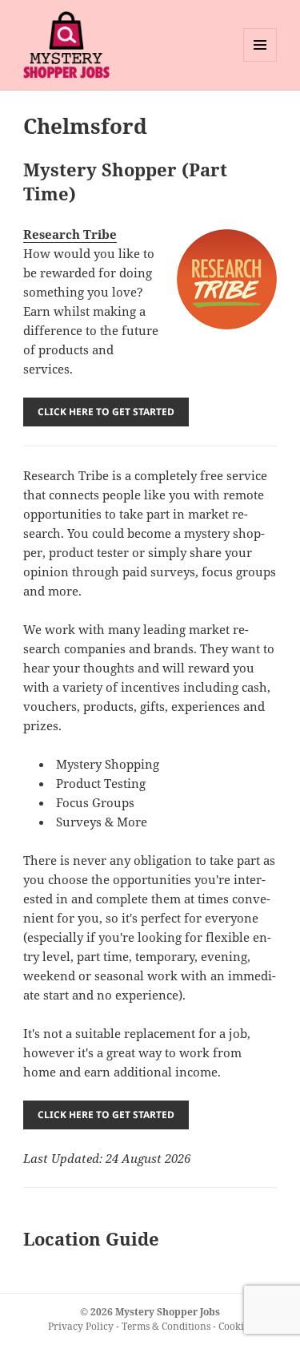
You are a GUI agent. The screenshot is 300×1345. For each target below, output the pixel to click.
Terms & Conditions (166, 1326)
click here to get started (106, 411)
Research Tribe (70, 234)
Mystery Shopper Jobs (167, 1312)
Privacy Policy (81, 1326)
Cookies (235, 1326)
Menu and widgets (260, 61)
